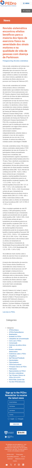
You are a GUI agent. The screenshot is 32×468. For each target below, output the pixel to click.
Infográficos (13, 356)
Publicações (13, 369)
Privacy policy (19, 454)
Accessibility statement (13, 456)
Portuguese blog (8, 61)
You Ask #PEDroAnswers (17, 382)
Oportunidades (13, 360)
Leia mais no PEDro (9, 312)
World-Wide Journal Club (16, 379)
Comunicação (13, 343)
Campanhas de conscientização (19, 339)
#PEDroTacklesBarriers (16, 332)
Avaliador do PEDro (15, 336)
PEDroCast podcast (15, 364)
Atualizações (13, 334)
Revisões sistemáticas (21, 61)
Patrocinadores (14, 362)
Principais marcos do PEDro (18, 367)
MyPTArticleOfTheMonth (16, 358)
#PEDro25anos (14, 330)
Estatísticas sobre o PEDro (17, 354)
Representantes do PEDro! (17, 371)
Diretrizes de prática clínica (17, 345)
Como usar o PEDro (15, 341)
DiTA (10, 347)
